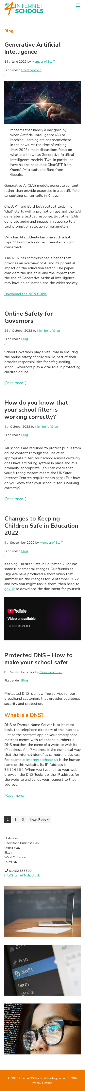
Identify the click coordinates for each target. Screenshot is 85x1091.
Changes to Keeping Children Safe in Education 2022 (41, 526)
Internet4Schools (31, 1078)
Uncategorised (31, 70)
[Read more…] (15, 382)
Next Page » (39, 820)
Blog (24, 339)
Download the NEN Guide (25, 294)
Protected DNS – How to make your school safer (38, 658)
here (59, 477)
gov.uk (9, 588)
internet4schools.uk (42, 759)
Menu (78, 6)
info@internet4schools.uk (22, 875)
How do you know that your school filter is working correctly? (36, 410)
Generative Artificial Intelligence (32, 48)
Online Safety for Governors (28, 317)
